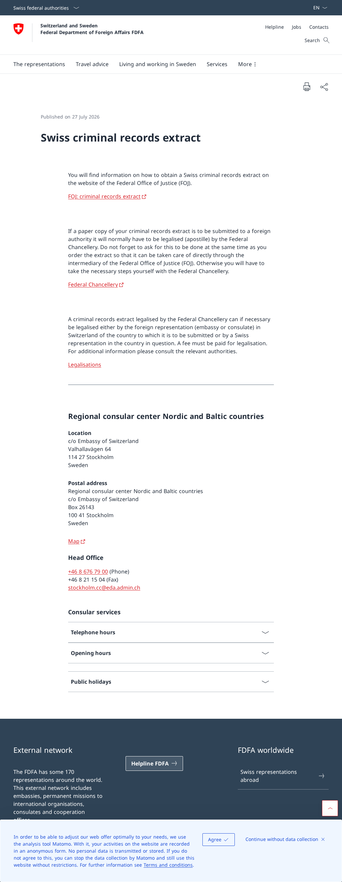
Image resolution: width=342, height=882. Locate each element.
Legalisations (84, 364)
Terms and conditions (168, 865)
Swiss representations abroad (268, 776)
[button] (39, 64)
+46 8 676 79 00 (88, 571)
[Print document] (306, 86)
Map (73, 541)
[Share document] (324, 86)
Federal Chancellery (93, 284)
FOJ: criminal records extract (104, 196)
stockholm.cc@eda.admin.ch (104, 587)
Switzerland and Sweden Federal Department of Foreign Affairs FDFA (92, 28)
